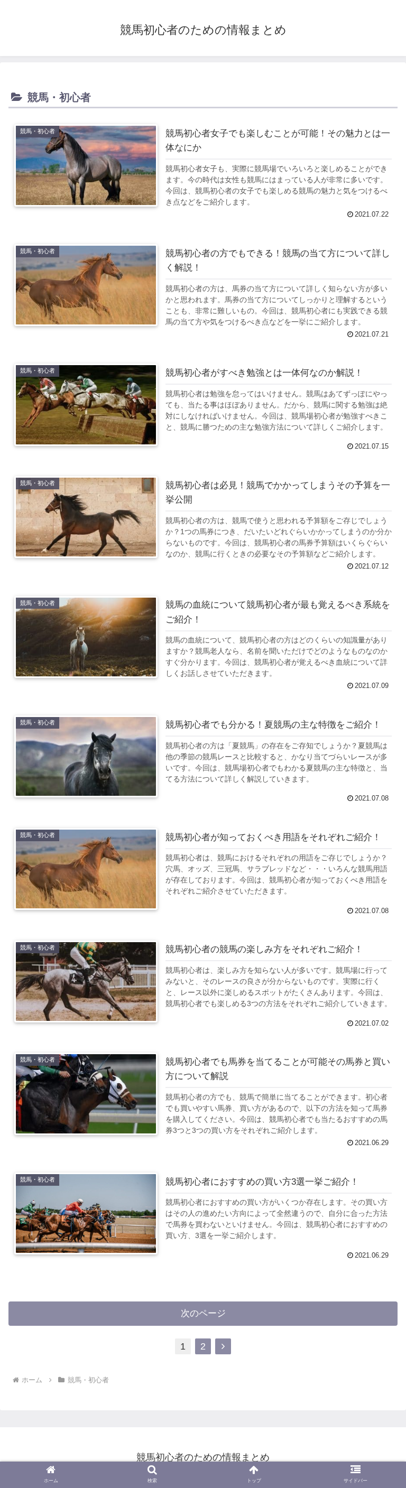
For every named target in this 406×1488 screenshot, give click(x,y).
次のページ (203, 1313)
